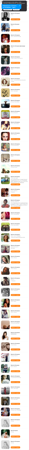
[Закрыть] (19, 6)
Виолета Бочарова (15, 24)
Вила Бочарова (14, 430)
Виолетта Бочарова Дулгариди (18, 46)
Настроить (16, 9)
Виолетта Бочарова (15, 13)
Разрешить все (7, 9)
